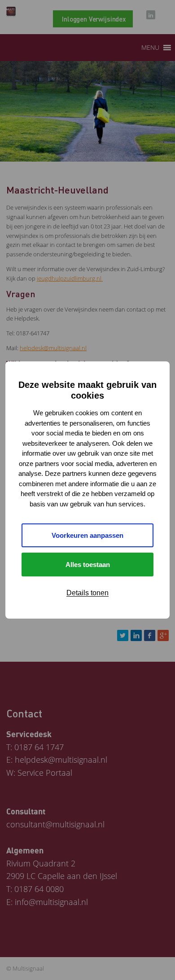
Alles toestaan (88, 564)
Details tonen (87, 593)
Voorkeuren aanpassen (87, 535)
